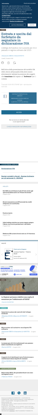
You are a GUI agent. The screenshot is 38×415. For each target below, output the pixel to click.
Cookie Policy (6, 15)
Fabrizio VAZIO (7, 377)
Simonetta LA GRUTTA (22, 331)
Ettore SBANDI (7, 361)
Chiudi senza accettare (30, 3)
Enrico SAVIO (6, 347)
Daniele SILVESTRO (8, 302)
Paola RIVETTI (19, 56)
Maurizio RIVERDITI (20, 316)
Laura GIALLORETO (19, 361)
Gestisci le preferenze (16, 21)
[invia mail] (14, 63)
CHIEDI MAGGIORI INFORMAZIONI (19, 126)
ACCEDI (19, 112)
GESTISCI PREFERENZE (17, 25)
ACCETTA (32, 25)
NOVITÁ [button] (3, 243)
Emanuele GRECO (7, 56)
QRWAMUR (12, 411)
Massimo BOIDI (7, 316)
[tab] (19, 243)
